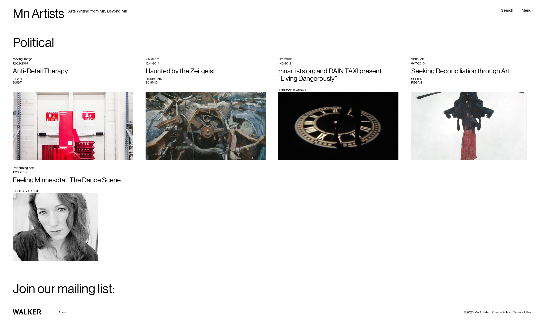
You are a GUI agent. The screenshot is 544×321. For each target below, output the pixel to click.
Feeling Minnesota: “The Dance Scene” (68, 180)
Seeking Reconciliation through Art (460, 71)
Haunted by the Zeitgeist (180, 71)
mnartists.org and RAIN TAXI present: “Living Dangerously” (330, 74)
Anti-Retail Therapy (40, 71)
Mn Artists (38, 13)
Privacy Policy (501, 312)
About (62, 312)
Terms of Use (522, 312)
